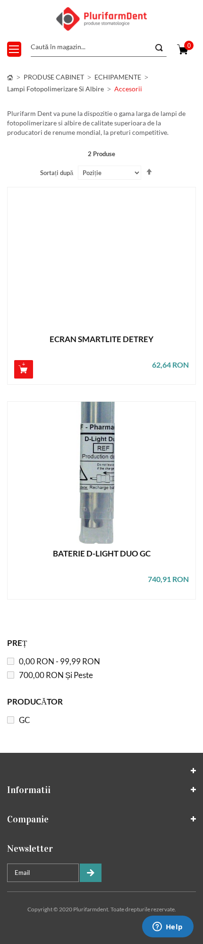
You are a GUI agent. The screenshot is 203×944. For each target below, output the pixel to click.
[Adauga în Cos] (23, 369)
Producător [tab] (35, 701)
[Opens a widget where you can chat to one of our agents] (168, 927)
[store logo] (101, 19)
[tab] (101, 771)
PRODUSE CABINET (54, 77)
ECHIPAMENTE (117, 77)
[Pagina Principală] (10, 77)
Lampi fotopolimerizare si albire (55, 89)
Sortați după (56, 172)
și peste (56, 675)
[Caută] (158, 48)
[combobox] (99, 47)
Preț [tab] (17, 643)
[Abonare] (91, 873)
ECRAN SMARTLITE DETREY (101, 339)
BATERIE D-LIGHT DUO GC (102, 553)
